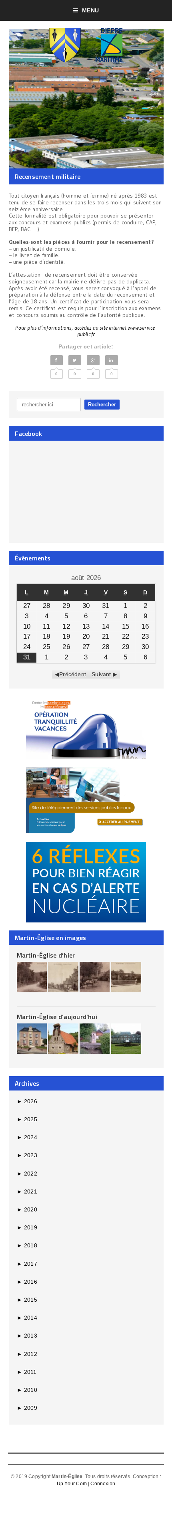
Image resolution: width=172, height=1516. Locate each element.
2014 (27, 1317)
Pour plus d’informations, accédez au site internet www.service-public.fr (85, 331)
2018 (27, 1245)
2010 (27, 1390)
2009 (27, 1408)
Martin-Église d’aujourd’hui (57, 1016)
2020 (27, 1209)
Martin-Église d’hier (46, 955)
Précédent (72, 674)
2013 (27, 1335)
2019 (27, 1227)
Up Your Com (72, 1483)
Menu (90, 10)
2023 (27, 1155)
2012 (27, 1354)
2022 (27, 1173)
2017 (27, 1264)
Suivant (101, 674)
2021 (27, 1191)
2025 (27, 1119)
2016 (27, 1282)
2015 (27, 1299)
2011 (26, 1372)
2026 (27, 1101)
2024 (27, 1137)
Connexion (102, 1483)
